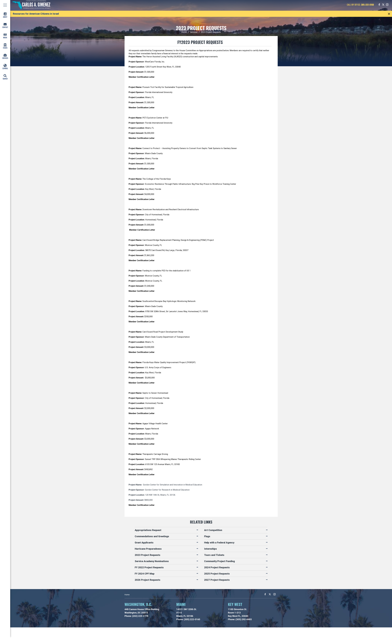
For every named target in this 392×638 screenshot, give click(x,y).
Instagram (387, 4)
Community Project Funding (219, 561)
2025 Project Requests (217, 573)
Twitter (383, 4)
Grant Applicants (144, 542)
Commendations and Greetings (152, 536)
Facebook (379, 4)
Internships (210, 548)
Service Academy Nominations (152, 561)
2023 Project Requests (201, 27)
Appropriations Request (148, 530)
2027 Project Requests (217, 579)
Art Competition (213, 530)
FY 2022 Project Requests (149, 567)
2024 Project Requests (217, 567)
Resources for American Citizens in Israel (36, 13)
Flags (207, 536)
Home (184, 32)
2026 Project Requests (147, 579)
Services (194, 32)
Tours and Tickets (214, 555)
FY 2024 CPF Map (144, 573)
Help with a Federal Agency (219, 542)
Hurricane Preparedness (148, 548)
